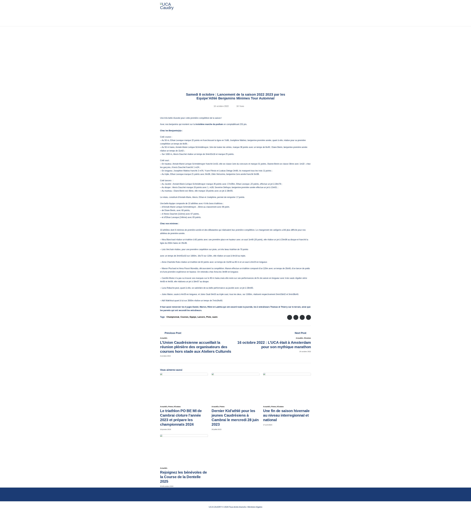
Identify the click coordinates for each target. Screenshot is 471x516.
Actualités (163, 338)
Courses (184, 317)
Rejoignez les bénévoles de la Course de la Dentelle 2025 (183, 476)
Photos (170, 407)
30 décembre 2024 (166, 486)
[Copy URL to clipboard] (259, 107)
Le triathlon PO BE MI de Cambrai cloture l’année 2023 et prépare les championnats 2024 (181, 417)
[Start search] (309, 13)
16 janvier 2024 (165, 429)
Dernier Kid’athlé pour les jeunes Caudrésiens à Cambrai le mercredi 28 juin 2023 (235, 417)
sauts (214, 317)
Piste (208, 317)
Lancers (201, 317)
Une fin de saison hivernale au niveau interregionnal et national (286, 415)
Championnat (172, 317)
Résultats (307, 338)
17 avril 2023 (267, 425)
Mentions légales (255, 507)
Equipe (193, 317)
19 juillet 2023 (216, 429)
